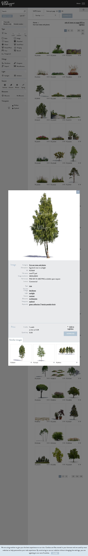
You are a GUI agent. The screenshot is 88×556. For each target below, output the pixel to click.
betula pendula (47, 304)
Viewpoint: (25, 301)
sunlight (32, 293)
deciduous (32, 290)
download (70, 334)
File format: (24, 279)
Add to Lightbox (71, 328)
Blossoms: (25, 299)
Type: (26, 286)
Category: (25, 265)
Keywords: (25, 304)
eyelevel (32, 301)
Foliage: (26, 290)
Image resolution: (23, 276)
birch (53, 304)
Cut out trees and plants (37, 265)
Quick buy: (25, 332)
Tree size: (25, 289)
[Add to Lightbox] (31, 362)
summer (32, 296)
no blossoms (33, 299)
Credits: (25, 327)
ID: (27, 270)
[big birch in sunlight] (21, 353)
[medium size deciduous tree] (44, 353)
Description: (24, 268)
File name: (25, 273)
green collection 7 (35, 304)
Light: (26, 293)
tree (30, 286)
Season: (26, 296)
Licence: (25, 281)
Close (55, 553)
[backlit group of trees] (66, 353)
